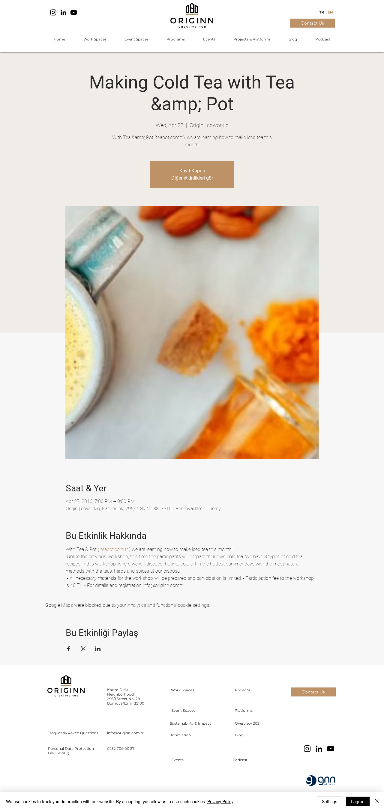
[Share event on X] (83, 648)
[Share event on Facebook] (68, 648)
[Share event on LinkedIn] (98, 648)
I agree (357, 801)
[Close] (376, 801)
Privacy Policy (220, 801)
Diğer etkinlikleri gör (192, 178)
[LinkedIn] (63, 12)
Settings (329, 801)
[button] (94, 39)
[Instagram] (53, 12)
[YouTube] (74, 12)
